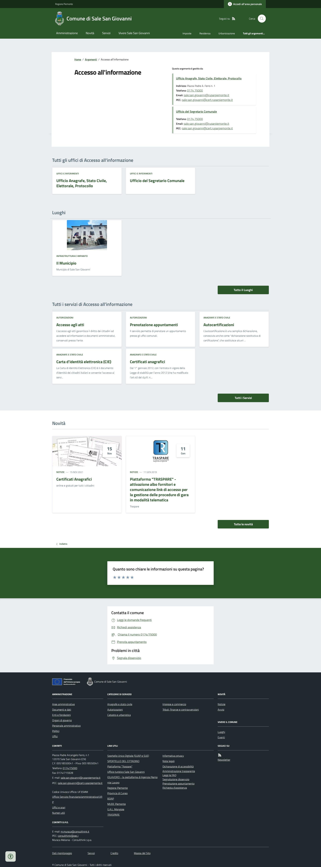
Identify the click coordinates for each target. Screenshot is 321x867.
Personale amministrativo (66, 726)
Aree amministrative (63, 704)
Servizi (106, 33)
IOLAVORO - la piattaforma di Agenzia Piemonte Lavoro (132, 780)
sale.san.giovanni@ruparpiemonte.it (206, 95)
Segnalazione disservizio (176, 779)
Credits (114, 853)
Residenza (204, 33)
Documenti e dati (61, 710)
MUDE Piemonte (116, 804)
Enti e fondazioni (61, 715)
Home (77, 59)
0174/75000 (70, 768)
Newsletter (224, 760)
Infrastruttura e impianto (72, 256)
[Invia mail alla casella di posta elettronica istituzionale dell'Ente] (80, 777)
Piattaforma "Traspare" (119, 766)
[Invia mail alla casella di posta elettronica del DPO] (75, 832)
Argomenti (91, 59)
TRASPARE (113, 815)
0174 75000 (195, 90)
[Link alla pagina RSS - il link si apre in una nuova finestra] (234, 19)
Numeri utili (58, 813)
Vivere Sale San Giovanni (134, 33)
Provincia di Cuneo (117, 793)
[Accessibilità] (10, 856)
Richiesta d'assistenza (175, 788)
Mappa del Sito (142, 853)
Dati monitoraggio (62, 853)
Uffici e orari (58, 807)
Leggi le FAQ (169, 775)
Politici (55, 731)
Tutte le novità (243, 524)
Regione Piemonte (64, 4)
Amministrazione (67, 33)
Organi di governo (62, 720)
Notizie (60, 472)
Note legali (169, 761)
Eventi (221, 737)
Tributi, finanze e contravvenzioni (181, 710)
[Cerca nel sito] (260, 19)
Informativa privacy (173, 756)
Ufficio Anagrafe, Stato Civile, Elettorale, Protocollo (209, 78)
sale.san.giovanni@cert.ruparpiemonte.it (207, 100)
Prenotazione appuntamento (178, 783)
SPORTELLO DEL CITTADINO (123, 761)
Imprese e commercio (174, 704)
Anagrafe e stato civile (216, 317)
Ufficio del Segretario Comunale (196, 111)
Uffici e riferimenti (67, 173)
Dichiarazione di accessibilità (178, 766)
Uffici (55, 736)
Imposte (187, 33)
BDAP (110, 799)
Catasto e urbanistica (119, 715)
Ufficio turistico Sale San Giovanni (126, 772)
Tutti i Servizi (243, 398)
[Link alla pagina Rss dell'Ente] (220, 755)
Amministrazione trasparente (179, 771)
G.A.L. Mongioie (115, 809)
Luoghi (221, 732)
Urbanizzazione (227, 33)
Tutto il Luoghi (243, 290)
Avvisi (221, 710)
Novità (90, 33)
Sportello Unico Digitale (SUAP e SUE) (128, 756)
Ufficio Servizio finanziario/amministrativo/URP (77, 799)
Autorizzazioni (64, 317)
